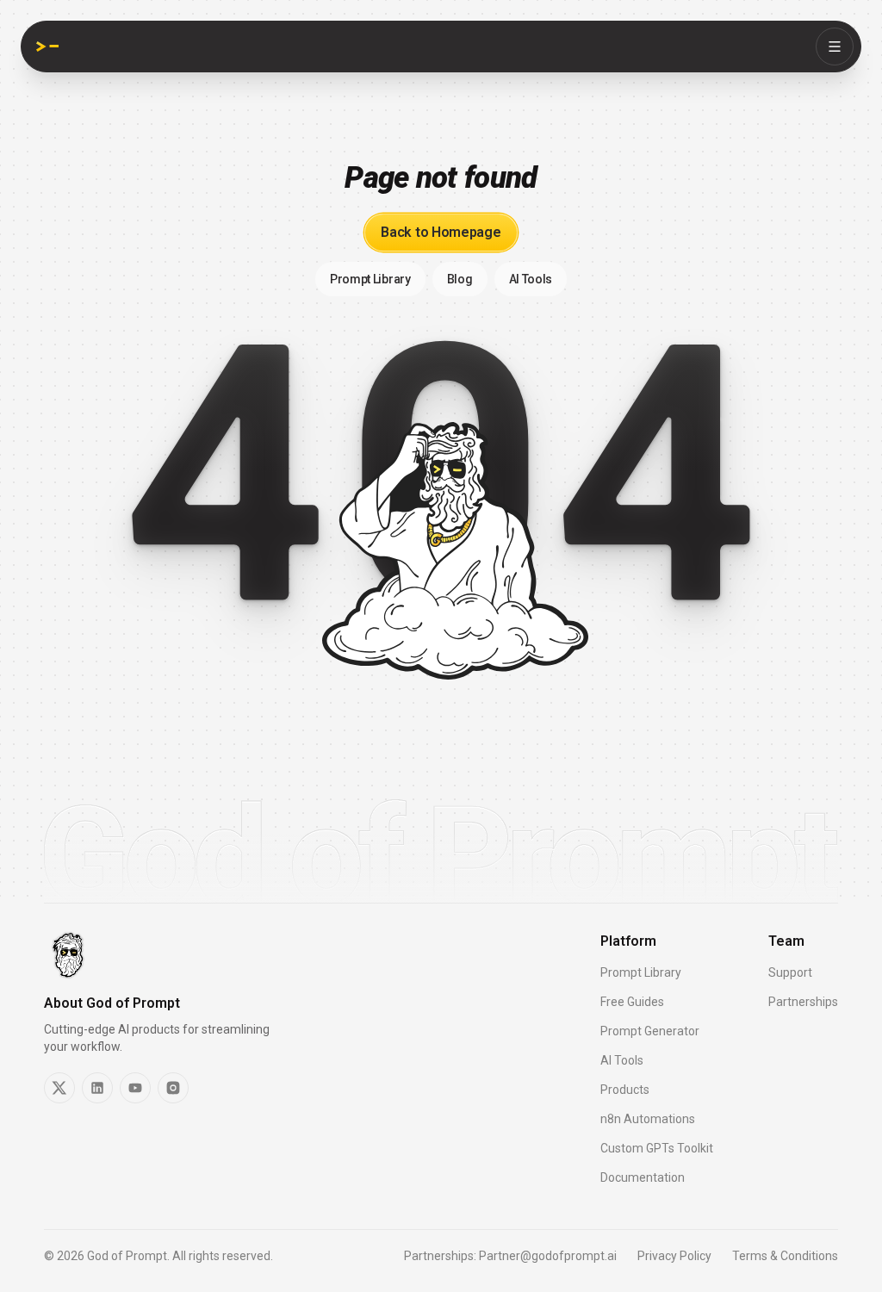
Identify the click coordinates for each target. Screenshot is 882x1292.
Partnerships (803, 1002)
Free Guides (632, 1002)
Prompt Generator (649, 1031)
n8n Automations (647, 1119)
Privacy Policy (674, 1256)
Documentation (642, 1177)
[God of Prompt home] (47, 46)
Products (624, 1089)
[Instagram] (173, 1087)
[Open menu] (835, 46)
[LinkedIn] (97, 1087)
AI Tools (621, 1060)
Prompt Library (640, 972)
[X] (59, 1087)
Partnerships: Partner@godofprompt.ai (510, 1256)
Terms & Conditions (785, 1256)
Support (790, 972)
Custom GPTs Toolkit (656, 1148)
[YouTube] (135, 1087)
